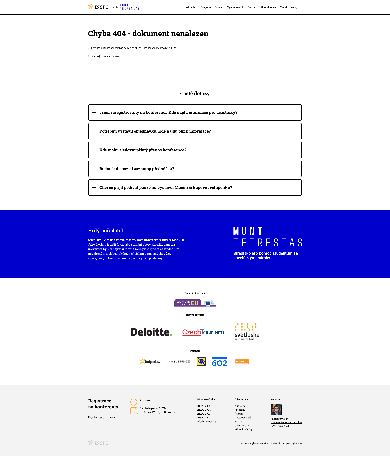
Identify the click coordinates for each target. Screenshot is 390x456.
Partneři (252, 7)
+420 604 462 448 (280, 426)
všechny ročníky (206, 421)
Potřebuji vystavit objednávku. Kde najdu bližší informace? (155, 131)
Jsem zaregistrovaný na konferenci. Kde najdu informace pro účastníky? (168, 112)
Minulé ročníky (289, 7)
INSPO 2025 (203, 405)
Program (206, 7)
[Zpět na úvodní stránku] (98, 7)
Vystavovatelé (235, 7)
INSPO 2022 (204, 417)
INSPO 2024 (204, 409)
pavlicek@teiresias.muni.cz (286, 422)
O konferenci (268, 7)
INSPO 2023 (204, 413)
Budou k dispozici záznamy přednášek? (136, 168)
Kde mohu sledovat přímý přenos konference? (142, 150)
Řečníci (219, 7)
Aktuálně (191, 7)
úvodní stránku (113, 56)
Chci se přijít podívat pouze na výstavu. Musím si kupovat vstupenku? (165, 187)
